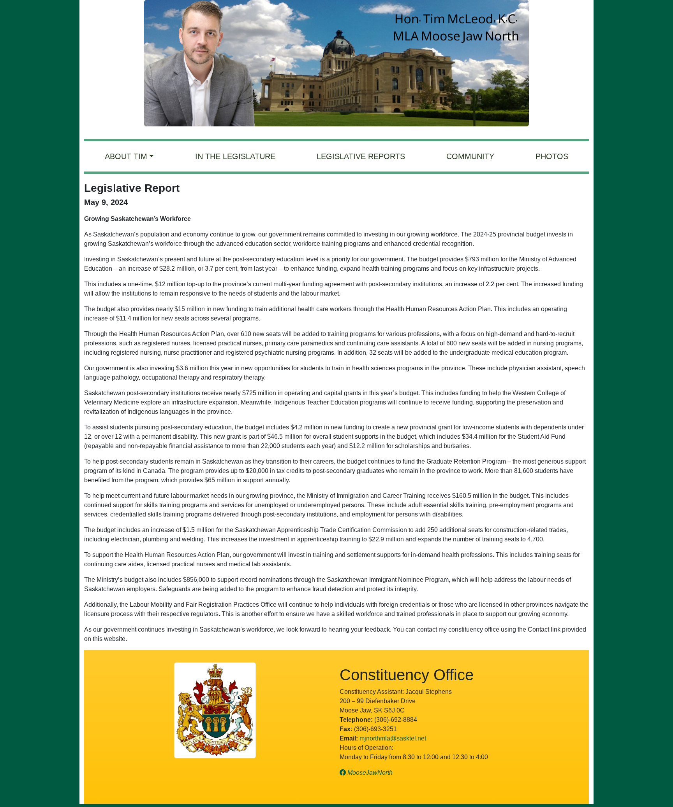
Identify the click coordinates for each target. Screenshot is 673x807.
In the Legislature (235, 156)
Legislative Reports (361, 156)
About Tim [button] (126, 156)
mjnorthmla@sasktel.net (392, 738)
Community (470, 156)
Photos (552, 156)
